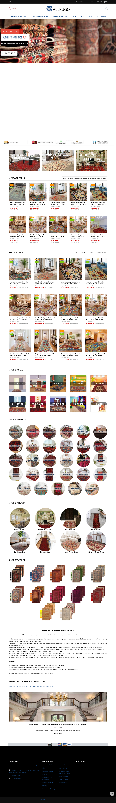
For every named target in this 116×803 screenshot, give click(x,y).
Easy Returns (63, 768)
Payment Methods (47, 782)
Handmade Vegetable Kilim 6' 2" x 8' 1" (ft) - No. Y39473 (95, 354)
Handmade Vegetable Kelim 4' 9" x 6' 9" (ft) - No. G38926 (37, 235)
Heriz (91, 253)
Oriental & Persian (18, 16)
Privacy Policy (63, 782)
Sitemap (44, 785)
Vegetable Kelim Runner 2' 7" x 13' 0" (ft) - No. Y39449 (44, 354)
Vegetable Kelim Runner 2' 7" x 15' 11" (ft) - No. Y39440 (19, 354)
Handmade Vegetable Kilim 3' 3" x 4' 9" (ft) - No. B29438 (58, 203)
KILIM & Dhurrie (81, 253)
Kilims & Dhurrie (60, 16)
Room (90, 16)
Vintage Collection (19, 156)
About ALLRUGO (47, 765)
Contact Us (79, 1)
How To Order (90, 1)
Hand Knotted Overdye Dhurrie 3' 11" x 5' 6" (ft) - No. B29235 (17, 203)
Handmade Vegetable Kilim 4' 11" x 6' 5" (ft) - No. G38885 (78, 235)
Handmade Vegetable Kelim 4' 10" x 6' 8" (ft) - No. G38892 (58, 235)
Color (73, 16)
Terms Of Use (63, 779)
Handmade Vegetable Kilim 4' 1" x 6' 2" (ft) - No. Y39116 (78, 203)
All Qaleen (101, 16)
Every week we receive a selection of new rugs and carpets (84, 178)
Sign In (99, 2)
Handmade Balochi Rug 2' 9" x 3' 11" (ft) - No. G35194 (98, 235)
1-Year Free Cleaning (48, 789)
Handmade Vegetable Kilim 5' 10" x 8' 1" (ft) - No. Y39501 (70, 354)
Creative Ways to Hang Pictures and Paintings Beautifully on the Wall (58, 725)
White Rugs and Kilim (57, 156)
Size (82, 16)
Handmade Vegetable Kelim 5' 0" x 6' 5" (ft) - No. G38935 (17, 235)
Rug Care (45, 774)
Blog (43, 768)
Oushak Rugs (101, 253)
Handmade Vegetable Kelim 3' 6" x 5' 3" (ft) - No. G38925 (37, 203)
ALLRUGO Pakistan (51, 800)
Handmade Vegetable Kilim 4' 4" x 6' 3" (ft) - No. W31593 (98, 203)
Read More (58, 734)
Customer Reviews (47, 771)
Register (105, 2)
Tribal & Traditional (39, 16)
